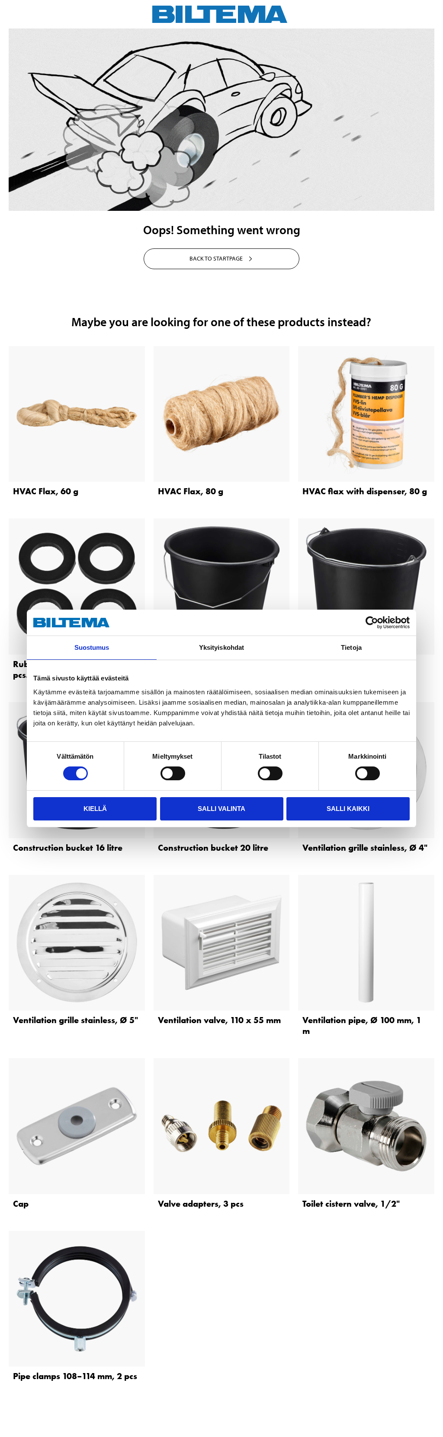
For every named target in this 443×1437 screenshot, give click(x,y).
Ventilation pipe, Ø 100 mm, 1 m (361, 1025)
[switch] (173, 773)
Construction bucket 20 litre (213, 847)
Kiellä (95, 808)
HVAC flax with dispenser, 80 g (364, 491)
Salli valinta (221, 808)
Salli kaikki (348, 808)
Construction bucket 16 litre (67, 847)
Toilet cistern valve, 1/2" (351, 1203)
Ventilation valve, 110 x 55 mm (219, 1020)
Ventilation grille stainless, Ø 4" (364, 847)
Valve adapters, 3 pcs (201, 1203)
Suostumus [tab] (91, 647)
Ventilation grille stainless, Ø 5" (75, 1020)
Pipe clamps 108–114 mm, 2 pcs (75, 1376)
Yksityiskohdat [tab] (221, 647)
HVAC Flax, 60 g (45, 491)
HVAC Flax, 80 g (190, 491)
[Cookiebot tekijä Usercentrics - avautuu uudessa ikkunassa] (372, 622)
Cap (21, 1203)
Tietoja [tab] (351, 647)
